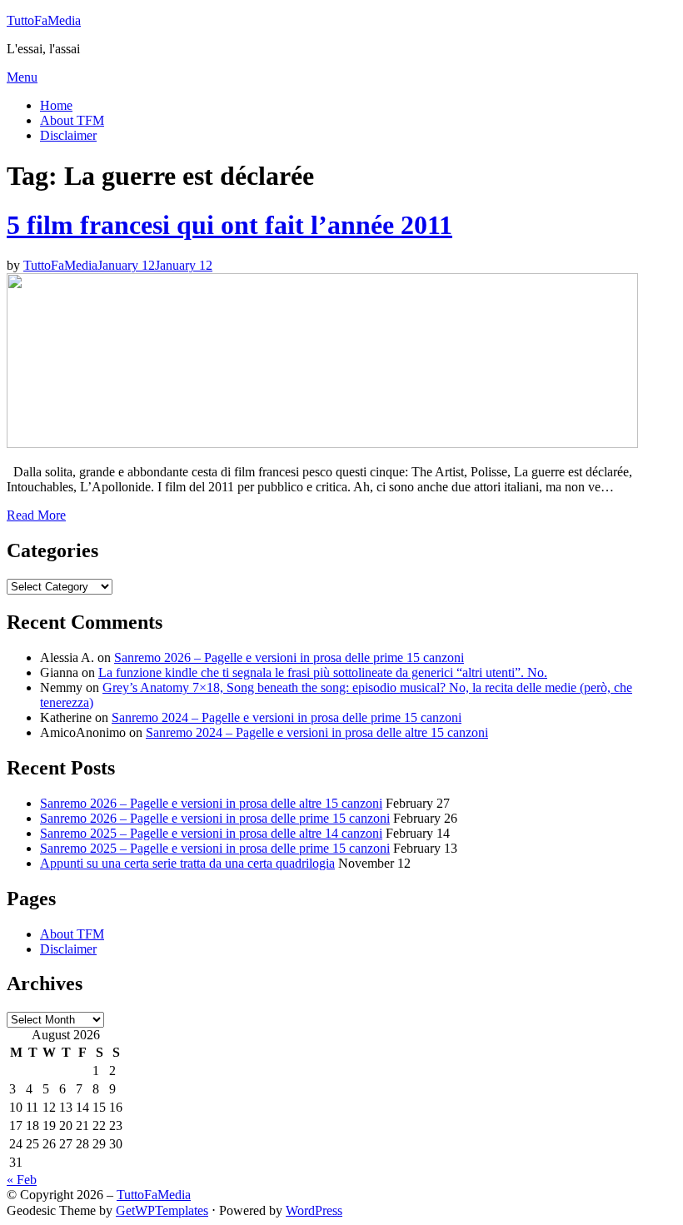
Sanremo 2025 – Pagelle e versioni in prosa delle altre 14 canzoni (211, 833)
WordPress (314, 1210)
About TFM (72, 120)
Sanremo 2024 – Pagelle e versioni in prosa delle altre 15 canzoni (317, 732)
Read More (36, 515)
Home (56, 105)
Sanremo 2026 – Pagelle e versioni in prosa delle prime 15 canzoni (289, 657)
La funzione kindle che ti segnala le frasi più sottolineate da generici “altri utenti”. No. (322, 672)
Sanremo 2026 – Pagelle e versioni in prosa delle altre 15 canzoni (211, 803)
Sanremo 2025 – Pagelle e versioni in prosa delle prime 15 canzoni (215, 848)
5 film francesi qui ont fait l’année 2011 (229, 225)
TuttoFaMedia (44, 20)
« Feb (22, 1180)
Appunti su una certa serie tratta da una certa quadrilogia (187, 863)
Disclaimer (68, 135)
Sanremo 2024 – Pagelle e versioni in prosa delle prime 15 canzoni (286, 717)
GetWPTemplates (162, 1210)
